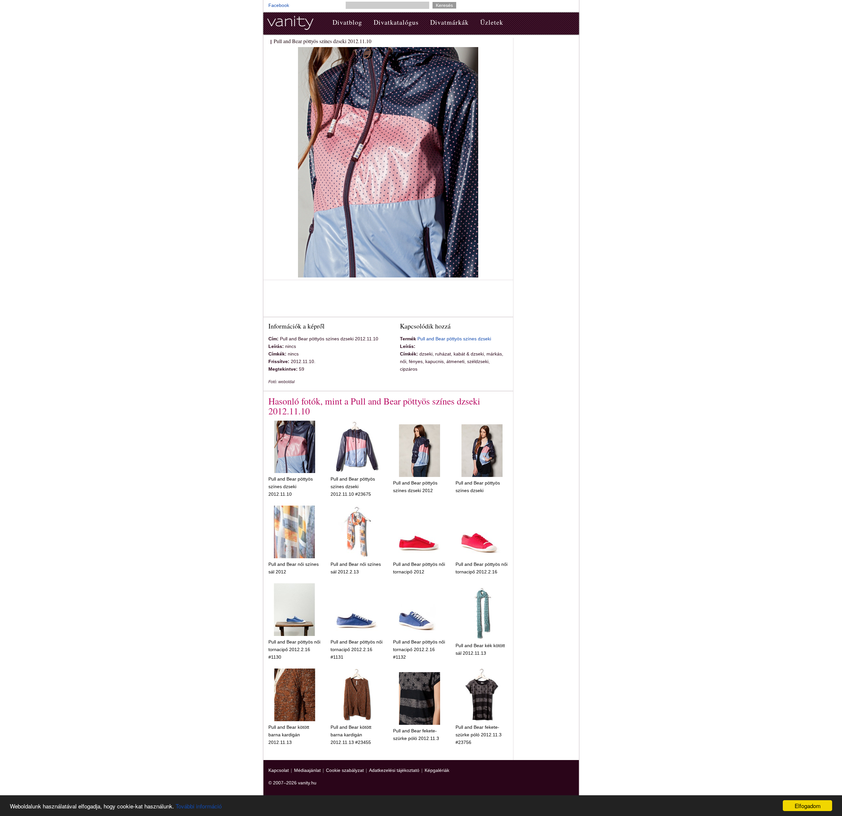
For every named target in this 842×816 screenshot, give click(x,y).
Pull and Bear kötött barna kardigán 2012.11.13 (288, 734)
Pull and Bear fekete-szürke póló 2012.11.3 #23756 (479, 734)
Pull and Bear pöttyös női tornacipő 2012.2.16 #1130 (294, 649)
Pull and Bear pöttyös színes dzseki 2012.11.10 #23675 (353, 486)
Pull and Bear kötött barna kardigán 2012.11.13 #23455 (351, 734)
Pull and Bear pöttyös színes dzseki (454, 338)
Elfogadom (808, 806)
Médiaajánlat (307, 770)
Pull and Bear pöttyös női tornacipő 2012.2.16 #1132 (419, 649)
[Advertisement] (388, 299)
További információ (199, 806)
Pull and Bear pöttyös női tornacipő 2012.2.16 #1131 (357, 649)
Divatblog (347, 22)
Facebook (278, 5)
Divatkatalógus (396, 22)
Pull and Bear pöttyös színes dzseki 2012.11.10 (290, 486)
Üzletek (491, 22)
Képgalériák (437, 770)
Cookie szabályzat (345, 770)
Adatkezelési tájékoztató (394, 770)
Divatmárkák (449, 22)
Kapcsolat (278, 770)
